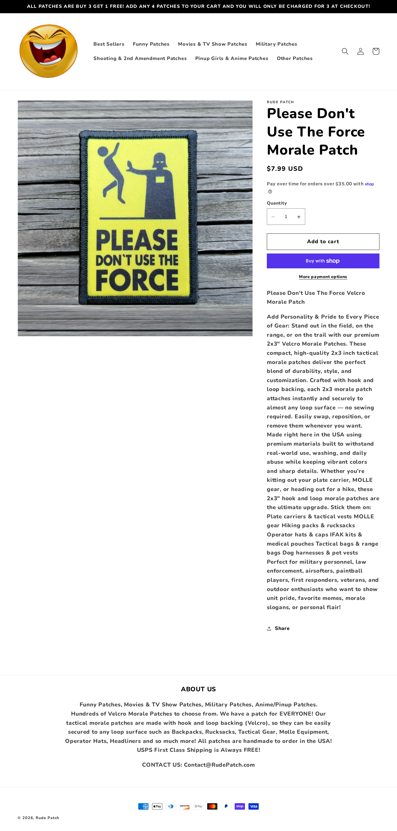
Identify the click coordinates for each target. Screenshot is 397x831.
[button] (345, 51)
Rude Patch (47, 817)
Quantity (277, 203)
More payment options (323, 277)
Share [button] (282, 628)
